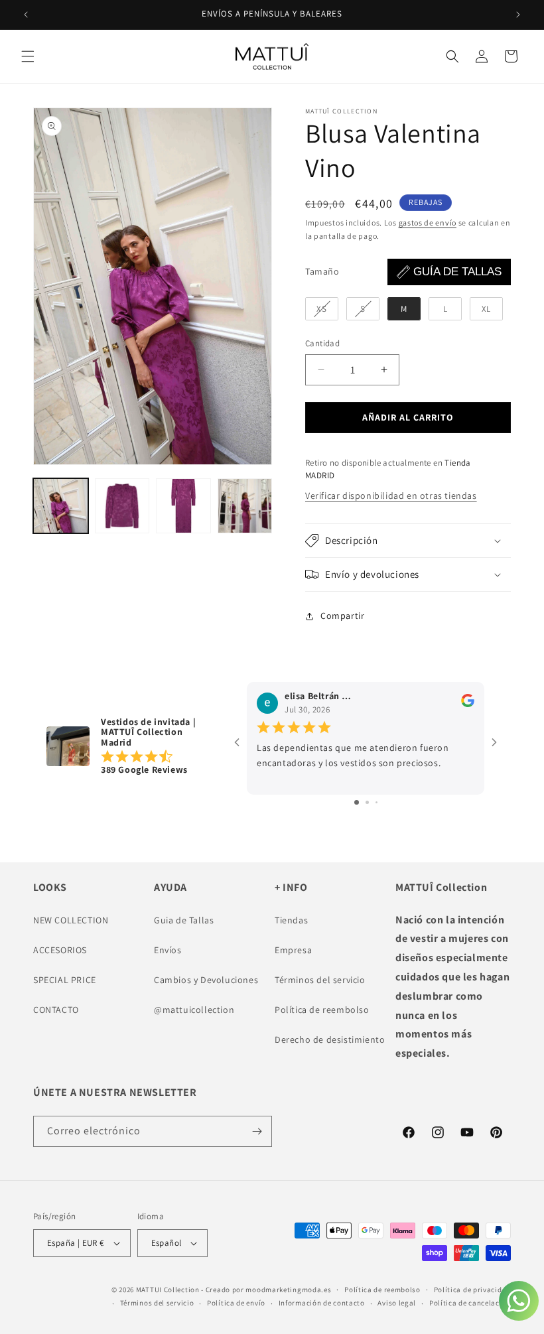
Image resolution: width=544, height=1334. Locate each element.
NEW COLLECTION (70, 920)
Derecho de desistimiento (330, 1039)
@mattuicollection (194, 1010)
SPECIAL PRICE (64, 980)
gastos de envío (428, 223)
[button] (27, 56)
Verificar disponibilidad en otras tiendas (391, 495)
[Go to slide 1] (356, 802)
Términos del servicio (320, 980)
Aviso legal (396, 1302)
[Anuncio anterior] (25, 14)
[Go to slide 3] (376, 802)
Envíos (168, 950)
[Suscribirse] (256, 1131)
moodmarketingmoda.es (288, 1289)
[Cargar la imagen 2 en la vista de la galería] (122, 505)
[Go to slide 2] (367, 802)
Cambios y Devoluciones (206, 980)
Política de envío (236, 1302)
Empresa (293, 950)
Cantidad (322, 343)
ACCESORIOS (60, 950)
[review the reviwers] (467, 704)
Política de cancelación (470, 1302)
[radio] (321, 309)
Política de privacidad (472, 1289)
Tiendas (291, 920)
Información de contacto (322, 1302)
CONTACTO (56, 1010)
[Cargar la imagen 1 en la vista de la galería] (60, 505)
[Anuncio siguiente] (518, 14)
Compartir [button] (342, 616)
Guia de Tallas (184, 920)
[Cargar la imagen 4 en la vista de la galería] (245, 505)
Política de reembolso (322, 1010)
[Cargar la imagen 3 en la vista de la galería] (183, 505)
